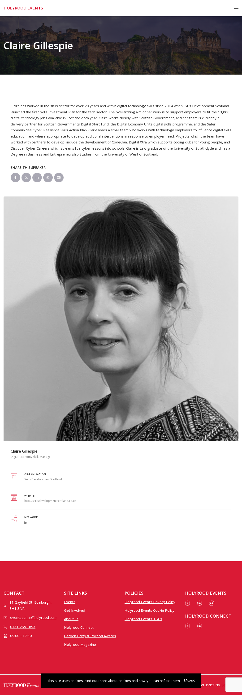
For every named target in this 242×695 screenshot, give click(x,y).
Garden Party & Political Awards (90, 635)
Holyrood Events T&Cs (143, 618)
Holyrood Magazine (80, 644)
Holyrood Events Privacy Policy (150, 601)
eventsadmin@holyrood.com (33, 617)
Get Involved (74, 610)
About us (71, 618)
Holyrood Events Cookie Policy (149, 610)
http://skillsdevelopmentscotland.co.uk (50, 501)
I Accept (189, 680)
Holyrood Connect (79, 627)
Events (69, 601)
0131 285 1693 (22, 626)
